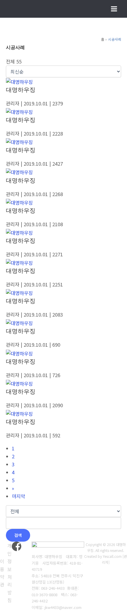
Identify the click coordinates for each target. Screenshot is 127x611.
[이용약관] (2, 573)
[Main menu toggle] (114, 9)
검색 (18, 535)
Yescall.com (112, 556)
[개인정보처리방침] (9, 573)
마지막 (18, 496)
